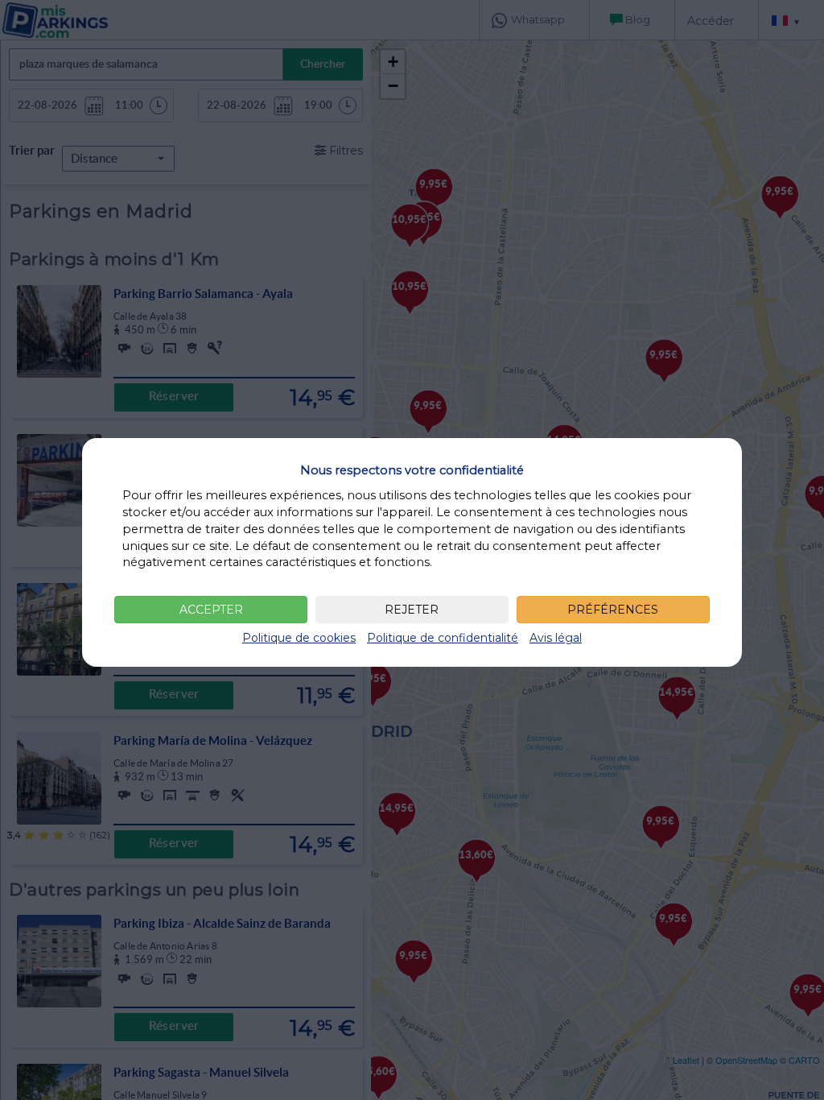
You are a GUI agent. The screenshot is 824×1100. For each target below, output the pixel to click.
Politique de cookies (299, 638)
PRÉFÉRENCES (612, 609)
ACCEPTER (211, 609)
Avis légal (555, 638)
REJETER (412, 609)
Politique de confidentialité (442, 638)
